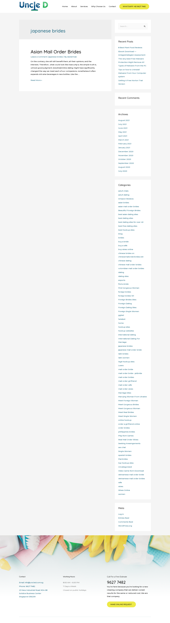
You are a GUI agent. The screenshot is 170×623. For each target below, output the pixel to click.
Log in (121, 514)
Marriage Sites (124, 393)
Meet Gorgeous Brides (128, 404)
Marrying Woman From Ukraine (132, 397)
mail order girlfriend (127, 381)
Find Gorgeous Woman (128, 288)
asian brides (123, 202)
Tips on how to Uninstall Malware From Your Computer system (132, 73)
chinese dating (124, 261)
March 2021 (123, 140)
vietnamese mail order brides (131, 478)
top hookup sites (126, 463)
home (121, 323)
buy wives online (125, 249)
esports (121, 280)
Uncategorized (125, 467)
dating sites (123, 276)
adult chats (123, 191)
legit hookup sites (126, 362)
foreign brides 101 (126, 296)
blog (120, 234)
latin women (123, 358)
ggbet (121, 315)
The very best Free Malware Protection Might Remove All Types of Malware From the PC (132, 62)
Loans (121, 365)
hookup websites (126, 331)
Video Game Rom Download (131, 471)
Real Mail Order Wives (128, 440)
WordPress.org (125, 526)
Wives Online (124, 490)
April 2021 (122, 136)
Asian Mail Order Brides (56, 52)
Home (65, 6)
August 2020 (124, 167)
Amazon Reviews (126, 199)
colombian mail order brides (131, 268)
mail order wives (125, 389)
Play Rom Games (126, 436)
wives (120, 486)
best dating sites (125, 218)
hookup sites (124, 327)
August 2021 (124, 120)
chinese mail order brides (129, 265)
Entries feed (123, 518)
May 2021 (122, 132)
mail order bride (125, 369)
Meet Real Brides (126, 412)
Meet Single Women (127, 416)
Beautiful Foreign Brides (129, 210)
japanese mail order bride (130, 350)
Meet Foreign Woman (128, 400)
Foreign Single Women (128, 311)
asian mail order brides (128, 206)
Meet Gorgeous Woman (129, 408)
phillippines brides (126, 432)
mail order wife (125, 385)
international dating (127, 335)
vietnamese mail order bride (131, 475)
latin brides (123, 354)
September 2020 (126, 163)
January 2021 (124, 147)
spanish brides (124, 455)
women (121, 494)
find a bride (123, 284)
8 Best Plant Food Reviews (130, 47)
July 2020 (122, 171)
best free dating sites (127, 226)
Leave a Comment (39, 57)
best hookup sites (126, 230)
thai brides (123, 459)
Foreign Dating (125, 303)
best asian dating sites (128, 214)
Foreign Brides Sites (127, 300)
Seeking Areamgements (129, 443)
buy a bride (123, 242)
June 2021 (122, 128)
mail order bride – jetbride (130, 373)
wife (120, 482)
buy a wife (122, 245)
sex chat (122, 447)
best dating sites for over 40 (130, 222)
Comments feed (125, 522)
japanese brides (56, 57)
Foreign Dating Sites (127, 307)
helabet (121, 319)
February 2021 (124, 144)
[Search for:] (132, 26)
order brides (124, 428)
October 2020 (124, 159)
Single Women (124, 451)
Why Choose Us (98, 6)
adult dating (123, 195)
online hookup (124, 420)
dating (121, 272)
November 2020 (125, 155)
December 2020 (125, 151)
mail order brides (126, 377)
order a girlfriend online (129, 424)
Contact (112, 6)
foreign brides (124, 292)
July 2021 (122, 124)
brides (121, 238)
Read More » (36, 80)
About (74, 6)
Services (84, 6)
